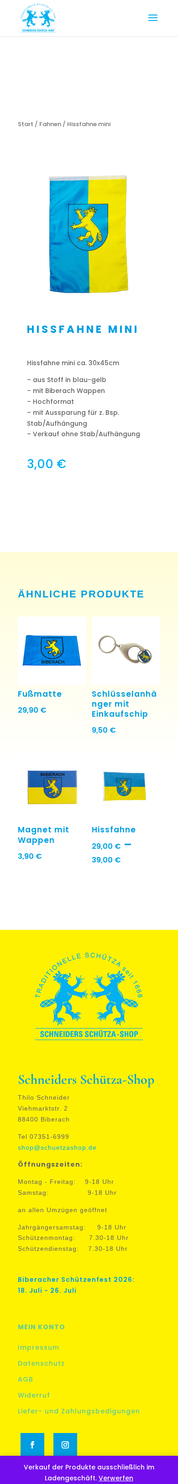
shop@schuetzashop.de (57, 1147)
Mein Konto (41, 1326)
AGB (25, 1379)
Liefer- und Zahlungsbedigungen (79, 1411)
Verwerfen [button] (116, 1478)
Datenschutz (41, 1363)
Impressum (38, 1347)
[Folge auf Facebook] (32, 1445)
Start (25, 124)
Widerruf (34, 1395)
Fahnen (50, 124)
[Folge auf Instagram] (65, 1445)
